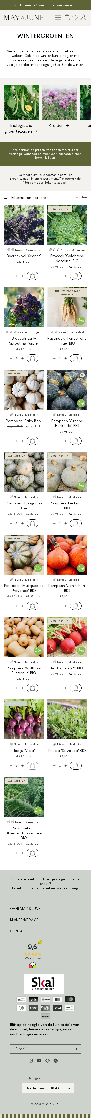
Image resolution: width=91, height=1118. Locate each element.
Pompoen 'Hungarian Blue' (24, 505)
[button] (57, 18)
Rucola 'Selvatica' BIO (67, 750)
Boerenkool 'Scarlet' (24, 256)
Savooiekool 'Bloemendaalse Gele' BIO (24, 833)
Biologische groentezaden (18, 128)
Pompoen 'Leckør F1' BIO (67, 505)
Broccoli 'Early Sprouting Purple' (23, 341)
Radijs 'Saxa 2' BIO (67, 668)
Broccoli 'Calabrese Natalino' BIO (67, 258)
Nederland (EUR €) (43, 1088)
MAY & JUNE (51, 1103)
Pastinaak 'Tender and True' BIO (67, 341)
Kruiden (56, 125)
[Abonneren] (75, 1049)
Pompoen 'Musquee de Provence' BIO (24, 588)
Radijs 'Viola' (24, 750)
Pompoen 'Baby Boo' (24, 421)
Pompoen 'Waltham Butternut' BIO (24, 670)
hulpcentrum (33, 888)
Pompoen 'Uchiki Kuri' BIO (67, 588)
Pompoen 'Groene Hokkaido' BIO (67, 423)
